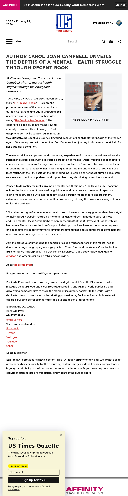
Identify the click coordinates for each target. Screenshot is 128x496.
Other (9, 345)
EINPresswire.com (25, 102)
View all (120, 4)
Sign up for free (34, 480)
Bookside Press (23, 264)
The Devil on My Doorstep (30, 120)
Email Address (18, 466)
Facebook (12, 328)
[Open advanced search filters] (111, 41)
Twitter (10, 332)
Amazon (11, 256)
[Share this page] (119, 41)
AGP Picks (10, 5)
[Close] (60, 435)
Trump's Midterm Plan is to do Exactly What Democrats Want (60, 5)
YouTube (11, 341)
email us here (14, 319)
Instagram (12, 337)
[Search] (103, 41)
